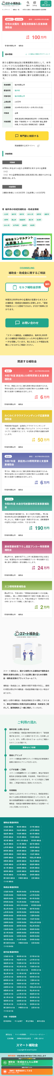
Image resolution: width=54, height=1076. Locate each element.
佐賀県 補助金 (21, 871)
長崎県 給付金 (35, 1000)
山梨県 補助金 (8, 847)
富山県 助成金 (8, 908)
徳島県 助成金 (35, 929)
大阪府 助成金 (35, 919)
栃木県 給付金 (35, 963)
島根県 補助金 (21, 861)
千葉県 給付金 (35, 966)
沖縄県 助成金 (23, 943)
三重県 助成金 (35, 915)
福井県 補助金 (35, 844)
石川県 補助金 (21, 844)
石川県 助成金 (21, 908)
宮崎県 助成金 (35, 939)
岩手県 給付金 (35, 956)
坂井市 (22, 214)
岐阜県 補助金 (35, 847)
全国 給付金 (35, 1007)
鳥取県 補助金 (8, 861)
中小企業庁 (19, 1021)
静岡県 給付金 (8, 980)
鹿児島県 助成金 (9, 943)
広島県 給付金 (8, 994)
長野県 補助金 (21, 847)
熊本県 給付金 (8, 1004)
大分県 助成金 (21, 939)
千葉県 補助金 (35, 837)
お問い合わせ (39, 1038)
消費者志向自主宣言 (24, 1038)
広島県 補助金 (8, 864)
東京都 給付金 (8, 970)
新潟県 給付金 (36, 970)
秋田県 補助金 (21, 830)
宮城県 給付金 (8, 959)
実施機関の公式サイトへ (25, 146)
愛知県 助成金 (21, 915)
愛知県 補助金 (21, 850)
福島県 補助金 (8, 833)
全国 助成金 (35, 943)
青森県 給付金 (21, 956)
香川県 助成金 (8, 932)
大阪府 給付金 (35, 983)
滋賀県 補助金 (8, 854)
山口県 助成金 (21, 929)
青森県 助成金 (21, 891)
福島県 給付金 (8, 963)
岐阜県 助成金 (35, 912)
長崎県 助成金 (35, 936)
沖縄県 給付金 (23, 1007)
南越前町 (22, 220)
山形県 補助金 (35, 830)
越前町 (24, 225)
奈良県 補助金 (21, 857)
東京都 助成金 (8, 905)
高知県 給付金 (35, 997)
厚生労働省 (30, 1021)
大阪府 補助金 (35, 854)
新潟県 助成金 (36, 905)
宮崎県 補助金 (35, 874)
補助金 (21, 45)
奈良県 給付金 (21, 987)
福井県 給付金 (35, 973)
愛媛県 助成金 (21, 932)
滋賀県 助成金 (8, 919)
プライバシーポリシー (37, 1034)
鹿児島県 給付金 (9, 1007)
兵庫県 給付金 (8, 987)
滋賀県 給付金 (8, 983)
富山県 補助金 (8, 844)
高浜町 (39, 220)
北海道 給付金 (8, 956)
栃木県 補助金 (35, 833)
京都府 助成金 (21, 919)
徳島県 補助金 (35, 864)
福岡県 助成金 (8, 936)
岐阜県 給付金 (35, 977)
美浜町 (32, 225)
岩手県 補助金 (35, 827)
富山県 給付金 (8, 973)
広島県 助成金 (8, 929)
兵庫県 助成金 (8, 922)
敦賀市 (39, 214)
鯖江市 (31, 220)
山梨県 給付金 (8, 977)
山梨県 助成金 (8, 912)
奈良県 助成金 (21, 922)
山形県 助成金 (35, 895)
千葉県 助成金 (35, 902)
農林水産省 (41, 1021)
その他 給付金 (8, 1011)
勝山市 (14, 220)
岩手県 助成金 (35, 891)
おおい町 (7, 225)
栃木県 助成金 (35, 898)
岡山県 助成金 (35, 926)
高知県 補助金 (35, 868)
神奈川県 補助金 (22, 840)
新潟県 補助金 (36, 840)
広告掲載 (10, 1038)
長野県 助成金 (21, 912)
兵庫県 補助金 (8, 857)
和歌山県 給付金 (35, 987)
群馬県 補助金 (8, 837)
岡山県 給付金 (35, 990)
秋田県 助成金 (21, 895)
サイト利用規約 (20, 1034)
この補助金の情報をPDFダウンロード (39, 54)
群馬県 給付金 (8, 966)
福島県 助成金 (8, 898)
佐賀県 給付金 (21, 1000)
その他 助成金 (8, 946)
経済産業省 (7, 1021)
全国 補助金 (35, 878)
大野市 (6, 220)
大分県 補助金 (21, 874)
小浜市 (6, 214)
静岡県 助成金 (8, 915)
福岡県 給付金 (8, 1000)
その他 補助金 (8, 881)
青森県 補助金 (21, 827)
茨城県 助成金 (21, 898)
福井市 (14, 214)
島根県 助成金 (21, 926)
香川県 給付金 (8, 997)
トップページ (6, 10)
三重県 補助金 (35, 850)
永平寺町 (16, 225)
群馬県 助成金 (8, 902)
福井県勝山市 (11, 45)
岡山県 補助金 (35, 861)
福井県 (17, 90)
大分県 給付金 (21, 1004)
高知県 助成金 (35, 932)
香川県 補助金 (8, 868)
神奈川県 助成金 (22, 905)
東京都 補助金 (8, 840)
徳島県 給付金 (35, 994)
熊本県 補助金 (8, 874)
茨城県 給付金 (21, 963)
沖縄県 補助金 (23, 878)
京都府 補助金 (21, 854)
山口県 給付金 (21, 994)
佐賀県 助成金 (21, 936)
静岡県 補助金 (8, 850)
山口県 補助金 (21, 864)
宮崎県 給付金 (35, 1004)
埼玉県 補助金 (21, 837)
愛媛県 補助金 (21, 868)
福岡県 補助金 (8, 871)
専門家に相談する (29, 136)
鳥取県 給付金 (8, 990)
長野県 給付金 (21, 977)
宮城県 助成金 (8, 895)
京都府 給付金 (21, 983)
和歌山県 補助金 (35, 857)
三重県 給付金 (35, 980)
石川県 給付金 (21, 973)
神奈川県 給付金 (22, 970)
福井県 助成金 (35, 908)
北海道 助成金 (8, 891)
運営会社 (9, 1034)
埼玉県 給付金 (21, 966)
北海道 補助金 (8, 827)
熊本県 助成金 (8, 939)
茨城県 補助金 (21, 833)
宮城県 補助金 (8, 830)
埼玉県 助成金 (21, 902)
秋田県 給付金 (21, 959)
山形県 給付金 (35, 959)
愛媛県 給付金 (21, 997)
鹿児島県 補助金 (9, 878)
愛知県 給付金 (21, 980)
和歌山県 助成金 (35, 922)
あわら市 (30, 214)
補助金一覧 (16, 10)
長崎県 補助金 (35, 871)
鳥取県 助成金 (8, 926)
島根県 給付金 (21, 990)
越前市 (47, 214)
